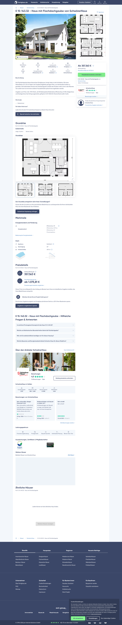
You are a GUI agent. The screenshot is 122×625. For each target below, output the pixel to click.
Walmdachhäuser (91, 562)
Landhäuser (42, 565)
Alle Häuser (71, 455)
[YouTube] (105, 622)
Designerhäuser (43, 556)
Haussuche (34, 2)
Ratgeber (65, 2)
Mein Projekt (66, 592)
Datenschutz (42, 589)
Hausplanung (56, 2)
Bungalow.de (67, 612)
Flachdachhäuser (90, 559)
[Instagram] (100, 622)
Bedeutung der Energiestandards (24, 235)
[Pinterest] (95, 622)
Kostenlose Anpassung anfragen (27, 211)
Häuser (22, 7)
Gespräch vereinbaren (92, 586)
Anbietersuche (44, 2)
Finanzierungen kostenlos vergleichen (34, 285)
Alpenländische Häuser (22, 559)
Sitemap (18, 589)
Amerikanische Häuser (22, 556)
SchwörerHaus (30, 7)
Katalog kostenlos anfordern (64, 378)
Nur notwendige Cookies (108, 618)
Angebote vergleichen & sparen (27, 305)
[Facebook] (90, 622)
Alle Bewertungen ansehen (67, 422)
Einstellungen (93, 618)
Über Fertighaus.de (21, 583)
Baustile (24, 550)
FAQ (17, 586)
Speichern (101, 12)
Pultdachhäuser (90, 565)
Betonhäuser (19, 565)
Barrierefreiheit (43, 586)
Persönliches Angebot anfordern (93, 105)
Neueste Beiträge (94, 550)
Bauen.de (41, 612)
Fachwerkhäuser (43, 559)
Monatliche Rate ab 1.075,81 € (86, 70)
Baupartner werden (91, 583)
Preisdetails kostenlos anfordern (91, 74)
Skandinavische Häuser (69, 565)
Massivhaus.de (54, 612)
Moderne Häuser (67, 559)
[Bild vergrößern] (72, 179)
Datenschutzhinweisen (96, 614)
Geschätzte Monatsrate (30, 279)
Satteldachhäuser (91, 556)
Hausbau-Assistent (85, 2)
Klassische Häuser (44, 562)
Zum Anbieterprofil (69, 350)
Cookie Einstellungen (45, 583)
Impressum (42, 592)
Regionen (69, 550)
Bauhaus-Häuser (20, 562)
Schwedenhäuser (67, 562)
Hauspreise (47, 550)
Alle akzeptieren (78, 618)
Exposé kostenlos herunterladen (29, 114)
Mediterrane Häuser (68, 556)
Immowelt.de (29, 612)
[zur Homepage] (17, 7)
